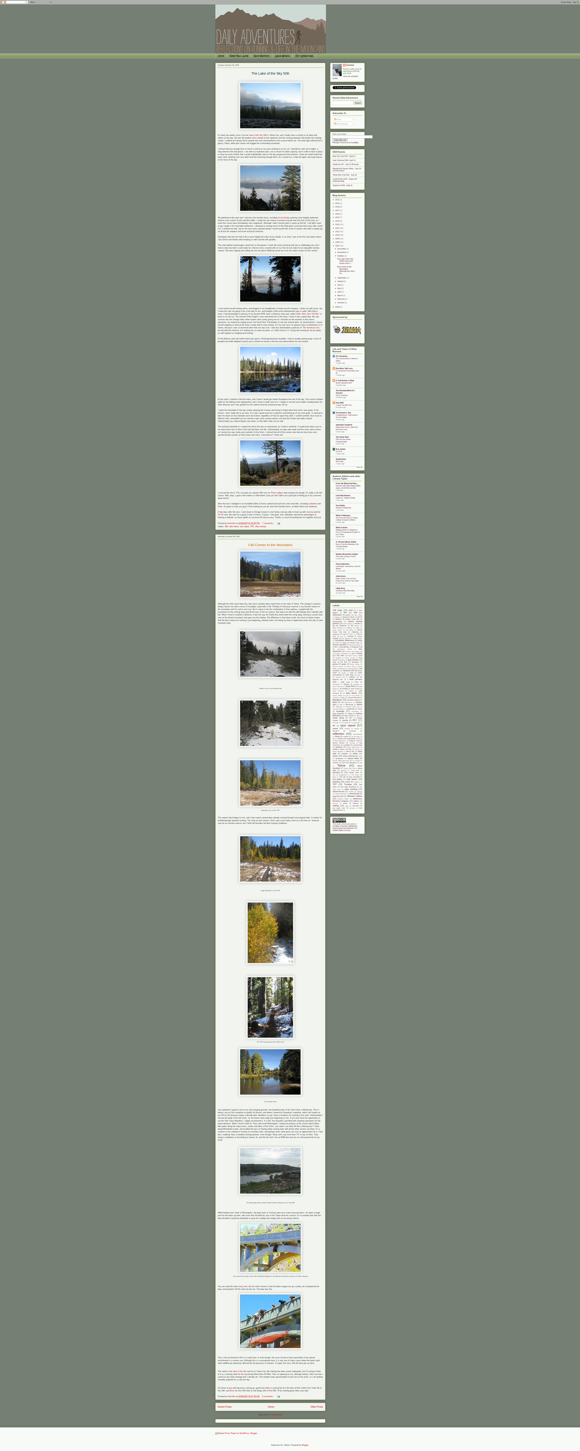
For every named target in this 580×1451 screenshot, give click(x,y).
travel (348, 782)
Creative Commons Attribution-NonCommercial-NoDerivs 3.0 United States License (345, 828)
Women (355, 803)
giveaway (355, 662)
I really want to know (348, 682)
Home (221, 56)
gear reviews (353, 660)
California (355, 632)
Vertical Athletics (340, 794)
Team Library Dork (351, 772)
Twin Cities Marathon (348, 787)
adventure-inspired (344, 425)
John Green (341, 576)
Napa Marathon (338, 713)
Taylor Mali (355, 770)
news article (348, 716)
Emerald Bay (344, 647)
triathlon (357, 782)
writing (336, 805)
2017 (337, 210)
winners (335, 803)
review (345, 736)
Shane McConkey (353, 747)
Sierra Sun (350, 751)
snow (335, 756)
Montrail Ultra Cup (352, 707)
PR (334, 726)
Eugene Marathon (341, 653)
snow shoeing (349, 756)
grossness (342, 668)
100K (350, 610)
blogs (357, 628)
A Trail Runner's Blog (345, 381)
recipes (356, 728)
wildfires (356, 801)
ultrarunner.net (339, 791)
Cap (343, 634)
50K (226, 526)
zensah (352, 808)
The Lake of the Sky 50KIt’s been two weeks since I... (345, 261)
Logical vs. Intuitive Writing (345, 498)
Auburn (338, 619)
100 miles (337, 610)
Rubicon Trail (354, 741)
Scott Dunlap (284, 218)
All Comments (342, 124)
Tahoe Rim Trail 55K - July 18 (345, 175)
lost (347, 695)
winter (345, 803)
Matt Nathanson (347, 702)
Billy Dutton (355, 626)
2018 (337, 207)
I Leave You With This (344, 405)
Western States (354, 796)
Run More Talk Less (344, 368)
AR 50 (360, 617)
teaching (336, 772)
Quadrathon (341, 459)
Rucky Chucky (339, 743)
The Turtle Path (342, 437)
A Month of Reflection (343, 508)
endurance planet (344, 649)
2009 (337, 239)
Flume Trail (352, 655)
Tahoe (341, 765)
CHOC (351, 634)
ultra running (260, 526)
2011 (337, 232)
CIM (357, 634)
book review (337, 630)
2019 (337, 203)
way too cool (338, 796)
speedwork (339, 758)
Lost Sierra (356, 695)
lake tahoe (233, 526)
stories (357, 760)
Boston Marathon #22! (344, 383)
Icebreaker (336, 684)
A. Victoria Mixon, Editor (346, 542)
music (360, 709)
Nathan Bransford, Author (347, 554)
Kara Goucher (338, 691)
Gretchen (350, 65)
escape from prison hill (354, 651)
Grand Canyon (338, 666)
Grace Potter (354, 664)
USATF (351, 791)
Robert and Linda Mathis (347, 739)
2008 (337, 242)
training (336, 781)
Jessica (309, 512)
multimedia (350, 709)
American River (348, 617)
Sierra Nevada (338, 751)
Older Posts (316, 1407)
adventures (337, 615)
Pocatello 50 (346, 723)
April (339, 292)
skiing (355, 754)
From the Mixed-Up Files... (347, 483)
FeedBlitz (355, 143)
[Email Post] (278, 523)
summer (336, 763)
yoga (347, 806)
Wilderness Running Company (347, 800)
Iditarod (346, 684)
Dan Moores (345, 638)
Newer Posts (225, 1407)
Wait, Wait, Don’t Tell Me (307, 314)
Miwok (359, 704)
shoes (357, 749)
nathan (350, 713)
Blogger (305, 1445)
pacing (345, 720)
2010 (337, 235)
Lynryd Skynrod (354, 697)
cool (341, 636)
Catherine (313, 504)
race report (244, 526)
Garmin (342, 660)
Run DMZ (340, 403)
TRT (252, 526)
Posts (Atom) (276, 1415)
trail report (352, 779)
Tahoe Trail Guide (239, 56)
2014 (337, 221)
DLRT (337, 643)
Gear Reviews (282, 56)
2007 (337, 246)
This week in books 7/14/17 (346, 556)
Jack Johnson (337, 686)
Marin (335, 702)
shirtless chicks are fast (342, 749)
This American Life (311, 327)
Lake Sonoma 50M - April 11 (344, 160)
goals (344, 664)
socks (360, 756)
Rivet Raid (339, 461)
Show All (359, 467)
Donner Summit (339, 645)
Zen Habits (340, 505)
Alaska (337, 617)
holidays (352, 677)
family (359, 653)
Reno (337, 736)
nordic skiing (338, 718)
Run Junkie (340, 449)
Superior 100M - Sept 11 (343, 185)
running (352, 743)
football (338, 658)
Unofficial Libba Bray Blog (345, 590)
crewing (350, 636)
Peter (220, 506)
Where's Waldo (343, 799)
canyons (336, 634)
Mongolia (339, 707)
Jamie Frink (350, 686)
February (341, 299)
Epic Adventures (304, 56)
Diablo (360, 640)
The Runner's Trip (343, 413)
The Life (342, 777)
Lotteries (336, 697)
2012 (337, 228)
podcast (357, 723)
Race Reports (262, 56)
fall (353, 653)
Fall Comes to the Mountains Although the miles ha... (346, 270)
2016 (337, 214)
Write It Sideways (343, 515)
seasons (339, 747)
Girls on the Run (340, 662)
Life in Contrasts (342, 395)
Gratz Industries (343, 564)
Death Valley (357, 638)
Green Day (351, 666)
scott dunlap (357, 745)
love (343, 697)
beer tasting (348, 623)
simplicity (344, 754)
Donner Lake (354, 643)
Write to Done (341, 528)
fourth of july (350, 658)
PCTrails (335, 723)
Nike (358, 716)
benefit (357, 623)
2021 (337, 200)
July (339, 285)
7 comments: (268, 523)
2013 (337, 224)
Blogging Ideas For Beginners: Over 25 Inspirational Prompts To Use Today (348, 532)
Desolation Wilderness (344, 640)
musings (340, 711)
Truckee (348, 784)
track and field (354, 777)
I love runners (354, 679)
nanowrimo (355, 711)
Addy (267, 1388)
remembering (357, 734)
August (340, 281)
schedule (346, 745)
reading (347, 728)
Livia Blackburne (343, 495)
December (341, 249)
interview (356, 684)
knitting (351, 691)
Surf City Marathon (349, 763)
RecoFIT (336, 731)
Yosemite (355, 806)
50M (355, 613)
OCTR (220, 515)
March (340, 295)
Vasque (359, 791)
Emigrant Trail (357, 647)
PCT (355, 720)
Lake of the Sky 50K (258, 135)
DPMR (335, 647)
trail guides (337, 779)
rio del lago (356, 736)
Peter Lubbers (277, 493)
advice (348, 615)
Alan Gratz (358, 615)
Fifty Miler (340, 655)
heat (351, 673)
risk (334, 739)
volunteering (354, 794)
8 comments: (268, 1396)
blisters (349, 628)
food (360, 655)
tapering (343, 770)
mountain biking (338, 709)
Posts (338, 119)
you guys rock (339, 808)
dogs (344, 643)
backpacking (337, 621)
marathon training (353, 700)
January (341, 303)
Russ (232, 1391)
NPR (350, 718)
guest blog (353, 668)
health (344, 673)
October (340, 256)
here (245, 1286)
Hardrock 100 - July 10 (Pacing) (346, 164)
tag (361, 763)
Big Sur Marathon (339, 626)
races (335, 728)
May (339, 288)
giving (335, 664)
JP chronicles (342, 356)
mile (341, 704)
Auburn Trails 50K (352, 619)
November (341, 252)
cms (334, 636)
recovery (352, 731)
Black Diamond (338, 628)
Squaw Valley (353, 758)
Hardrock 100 (348, 671)
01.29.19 (339, 451)
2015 (337, 217)
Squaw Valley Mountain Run (343, 760)
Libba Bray (340, 588)
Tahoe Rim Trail (349, 768)
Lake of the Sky (240, 1371)
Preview (336, 143)
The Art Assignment (340, 775)
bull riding (349, 630)
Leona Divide (337, 695)
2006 (337, 307)
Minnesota (349, 704)
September (342, 278)
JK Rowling (344, 689)
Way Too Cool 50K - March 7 (344, 156)
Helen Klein (349, 675)
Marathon (337, 700)
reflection (338, 733)
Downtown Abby (354, 645)
